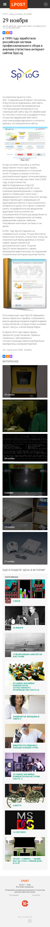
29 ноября (9, 394)
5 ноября (8, 492)
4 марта (17, 805)
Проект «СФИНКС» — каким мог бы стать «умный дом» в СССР (27, 861)
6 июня (16, 601)
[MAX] (10, 32)
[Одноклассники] (7, 32)
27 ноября (9, 561)
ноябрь (28, 350)
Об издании (13, 895)
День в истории (15, 14)
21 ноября (9, 429)
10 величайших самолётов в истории (27, 655)
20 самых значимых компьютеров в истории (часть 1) (26, 776)
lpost (19, 4)
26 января (18, 628)
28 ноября (9, 458)
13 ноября (9, 527)
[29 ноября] (25, 91)
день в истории (15, 350)
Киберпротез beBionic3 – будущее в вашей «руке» (26, 746)
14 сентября (19, 832)
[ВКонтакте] (4, 32)
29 (5, 350)
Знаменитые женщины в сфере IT (26, 718)
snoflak (12, 26)
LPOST (5, 14)
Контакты (36, 895)
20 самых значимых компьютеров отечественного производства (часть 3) (26, 686)
